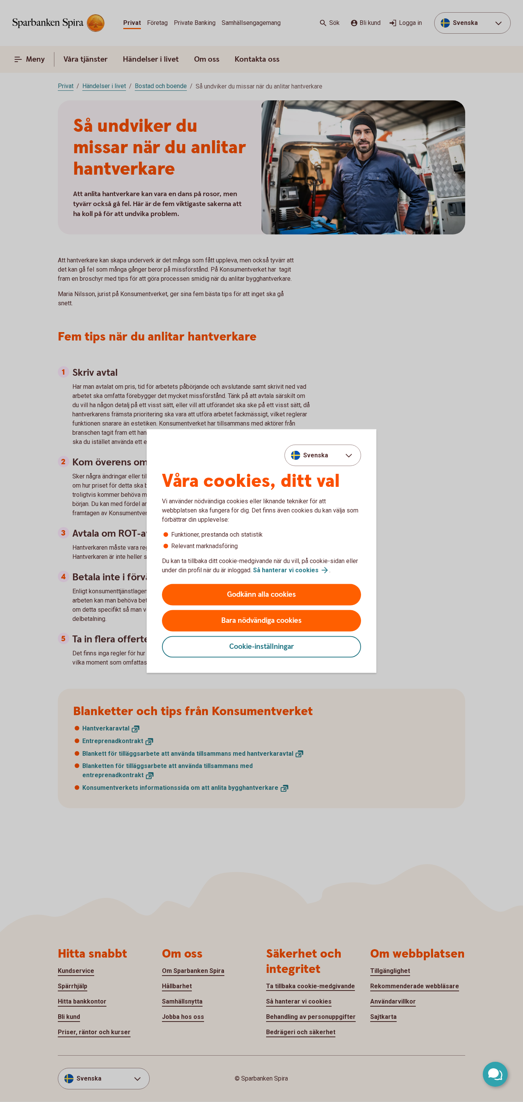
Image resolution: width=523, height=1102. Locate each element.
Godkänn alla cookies (261, 594)
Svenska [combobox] (315, 454)
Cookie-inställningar (261, 647)
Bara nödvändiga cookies (261, 621)
